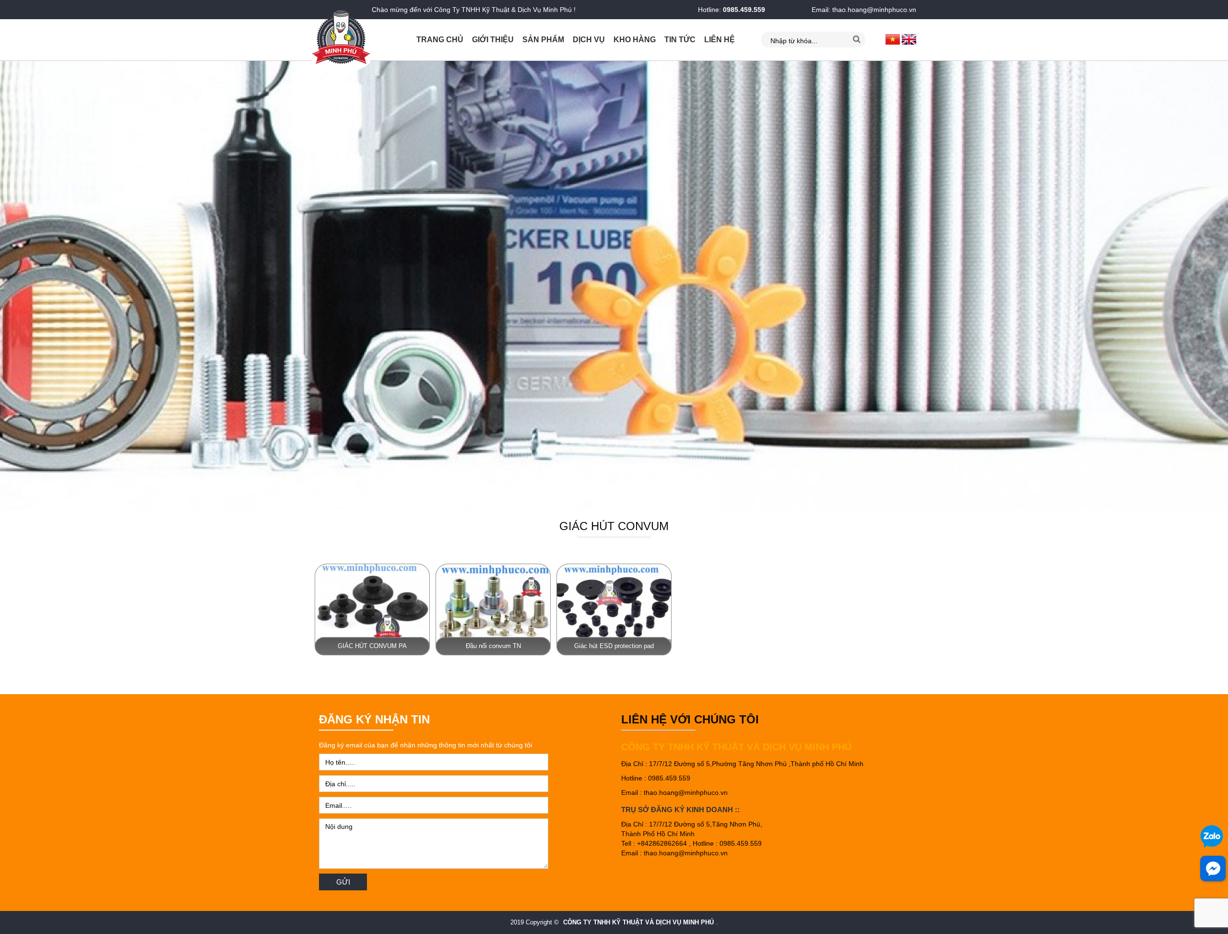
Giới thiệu (493, 39)
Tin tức (680, 39)
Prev (12, 286)
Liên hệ (719, 39)
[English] (909, 39)
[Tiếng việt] (893, 39)
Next (1215, 286)
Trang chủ (439, 39)
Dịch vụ (589, 39)
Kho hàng (635, 39)
